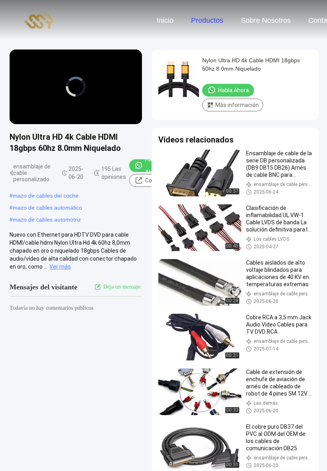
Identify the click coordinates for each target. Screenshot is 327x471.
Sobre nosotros (266, 20)
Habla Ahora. (234, 90)
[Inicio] (39, 20)
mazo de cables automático (47, 207)
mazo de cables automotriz (47, 219)
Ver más (60, 266)
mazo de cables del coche (46, 195)
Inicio (165, 20)
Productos (207, 20)
